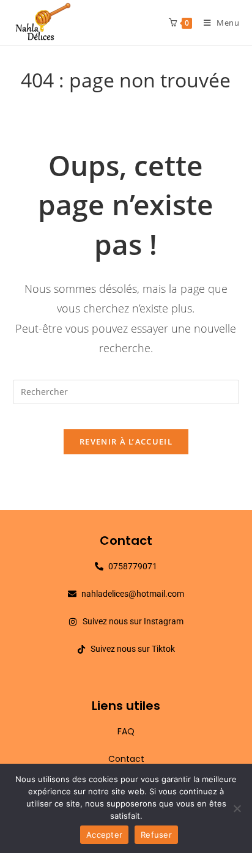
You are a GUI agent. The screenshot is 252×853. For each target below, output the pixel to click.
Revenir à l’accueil (126, 441)
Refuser (156, 835)
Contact (126, 759)
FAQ (126, 731)
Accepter (104, 835)
